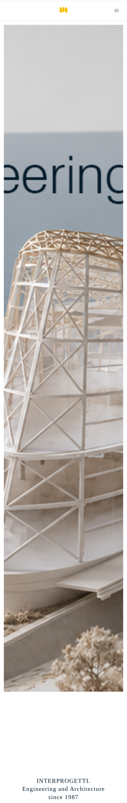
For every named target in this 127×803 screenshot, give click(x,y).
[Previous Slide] (8, 358)
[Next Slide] (119, 358)
